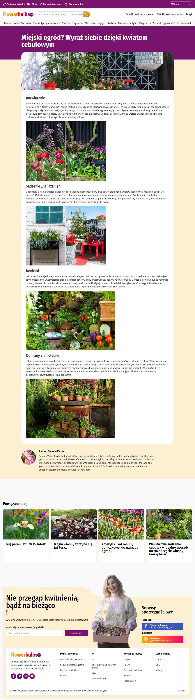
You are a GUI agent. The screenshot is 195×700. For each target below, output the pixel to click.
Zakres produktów (14, 23)
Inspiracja (77, 23)
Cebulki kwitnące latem (170, 14)
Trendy (66, 23)
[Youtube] (32, 676)
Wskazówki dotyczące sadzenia (43, 23)
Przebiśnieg (130, 681)
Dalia (158, 659)
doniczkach (128, 276)
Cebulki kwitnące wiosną (140, 14)
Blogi (189, 14)
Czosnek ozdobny (133, 670)
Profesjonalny (99, 678)
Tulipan (127, 659)
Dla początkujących (95, 23)
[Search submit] (86, 14)
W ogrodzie (145, 23)
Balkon (112, 23)
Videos (63, 675)
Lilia (158, 665)
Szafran (127, 675)
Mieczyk (160, 670)
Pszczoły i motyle (127, 23)
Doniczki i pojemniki (164, 23)
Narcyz (127, 665)
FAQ (94, 673)
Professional (184, 23)
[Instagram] (26, 676)
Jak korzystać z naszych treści (104, 666)
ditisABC (182, 690)
